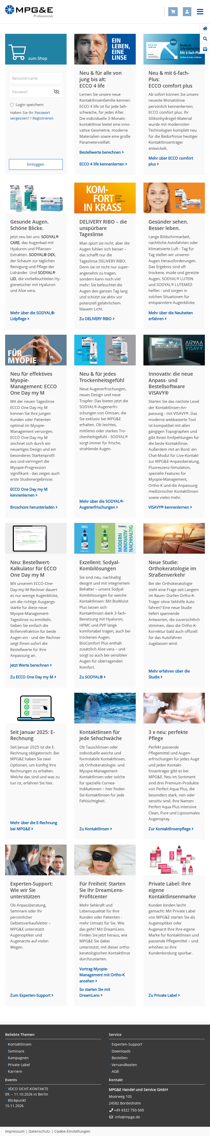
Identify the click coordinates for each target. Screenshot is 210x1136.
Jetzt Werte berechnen (29, 665)
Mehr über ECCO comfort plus (171, 160)
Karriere (15, 1071)
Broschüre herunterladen (33, 507)
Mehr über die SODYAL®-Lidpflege (32, 315)
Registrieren (43, 118)
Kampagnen (18, 1057)
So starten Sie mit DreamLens (94, 992)
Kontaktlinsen (20, 1044)
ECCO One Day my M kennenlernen (29, 492)
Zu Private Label (163, 995)
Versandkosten (124, 1064)
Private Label (19, 1064)
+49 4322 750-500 (129, 1110)
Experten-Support (127, 1044)
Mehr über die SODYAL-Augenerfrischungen (101, 504)
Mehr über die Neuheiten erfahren (171, 315)
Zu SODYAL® (91, 676)
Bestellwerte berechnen (100, 152)
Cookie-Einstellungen (72, 1131)
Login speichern (30, 104)
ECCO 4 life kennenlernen (102, 163)
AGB (115, 1071)
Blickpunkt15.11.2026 (15, 1103)
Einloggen (35, 164)
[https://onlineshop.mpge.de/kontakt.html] (205, 49)
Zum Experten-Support (30, 995)
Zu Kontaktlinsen (94, 828)
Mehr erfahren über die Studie (169, 673)
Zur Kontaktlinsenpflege (170, 828)
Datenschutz (39, 1131)
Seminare (16, 1051)
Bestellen (120, 1057)
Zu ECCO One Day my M (32, 676)
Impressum (15, 1131)
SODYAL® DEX (42, 254)
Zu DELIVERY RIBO (96, 318)
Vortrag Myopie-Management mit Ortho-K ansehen (102, 974)
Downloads (121, 1051)
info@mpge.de (127, 1116)
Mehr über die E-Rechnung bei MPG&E (33, 825)
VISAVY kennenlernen (169, 507)
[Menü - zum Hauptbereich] (200, 12)
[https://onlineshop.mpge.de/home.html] (205, 28)
